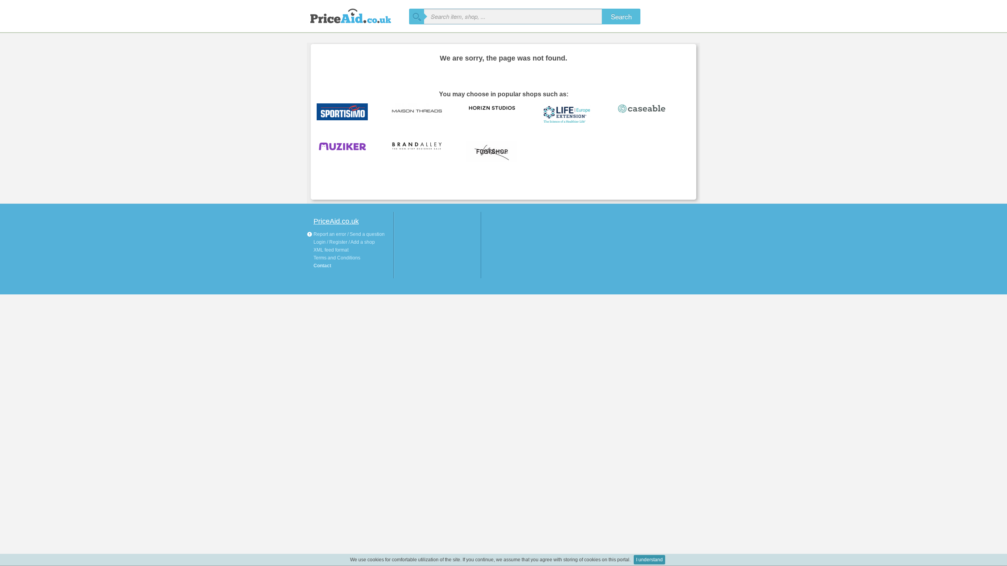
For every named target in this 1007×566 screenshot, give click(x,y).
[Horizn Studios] (497, 114)
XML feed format (331, 250)
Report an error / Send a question (348, 234)
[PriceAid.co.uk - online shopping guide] (358, 15)
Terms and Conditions (337, 258)
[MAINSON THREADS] (422, 114)
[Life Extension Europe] (572, 114)
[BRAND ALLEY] (422, 152)
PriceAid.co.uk (336, 221)
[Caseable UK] (647, 114)
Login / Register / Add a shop (344, 242)
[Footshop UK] (497, 152)
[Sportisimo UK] (348, 114)
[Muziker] (348, 152)
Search (621, 16)
